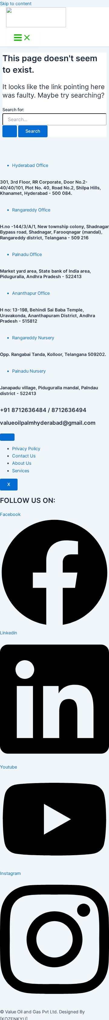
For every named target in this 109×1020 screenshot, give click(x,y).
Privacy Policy (26, 448)
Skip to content (15, 3)
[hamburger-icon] (7, 437)
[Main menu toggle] (22, 38)
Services (20, 470)
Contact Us (24, 456)
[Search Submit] (9, 131)
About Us (21, 463)
